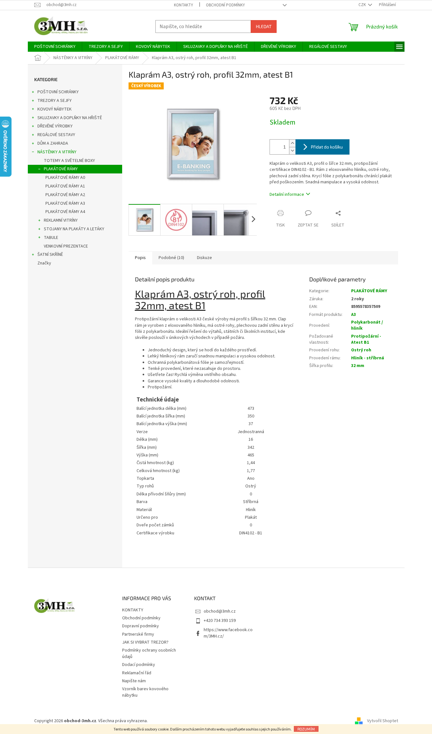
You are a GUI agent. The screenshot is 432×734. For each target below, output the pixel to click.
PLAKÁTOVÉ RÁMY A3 (65, 203)
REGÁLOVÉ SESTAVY (56, 135)
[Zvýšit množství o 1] (292, 143)
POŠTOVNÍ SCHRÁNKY (58, 92)
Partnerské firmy (138, 634)
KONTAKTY (183, 5)
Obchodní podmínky (225, 5)
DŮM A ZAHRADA (52, 143)
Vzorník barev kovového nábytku (145, 692)
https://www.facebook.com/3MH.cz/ (228, 633)
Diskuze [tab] (204, 258)
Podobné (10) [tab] (171, 258)
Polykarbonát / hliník (367, 325)
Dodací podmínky (138, 664)
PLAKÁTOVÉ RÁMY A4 (65, 212)
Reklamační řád (136, 673)
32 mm (357, 366)
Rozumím (306, 729)
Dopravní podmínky (140, 626)
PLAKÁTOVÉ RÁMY (61, 169)
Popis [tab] (140, 258)
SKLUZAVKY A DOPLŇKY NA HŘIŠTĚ (69, 118)
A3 (353, 314)
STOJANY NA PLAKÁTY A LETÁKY (74, 229)
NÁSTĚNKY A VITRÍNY (56, 152)
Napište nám (134, 681)
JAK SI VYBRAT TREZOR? (145, 642)
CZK (362, 5)
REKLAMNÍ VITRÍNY (61, 220)
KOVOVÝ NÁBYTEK (54, 109)
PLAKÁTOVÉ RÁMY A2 (65, 195)
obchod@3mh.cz (220, 611)
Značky (44, 263)
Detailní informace (287, 194)
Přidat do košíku (327, 146)
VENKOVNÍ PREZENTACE (66, 246)
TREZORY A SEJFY (54, 100)
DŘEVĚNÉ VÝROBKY (55, 126)
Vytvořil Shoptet (382, 721)
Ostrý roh (361, 350)
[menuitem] (55, 47)
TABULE (51, 237)
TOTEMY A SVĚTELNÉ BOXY (69, 160)
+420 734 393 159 (220, 620)
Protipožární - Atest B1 (366, 339)
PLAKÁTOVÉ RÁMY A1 (65, 186)
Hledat (263, 26)
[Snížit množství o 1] (292, 150)
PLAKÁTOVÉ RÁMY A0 (65, 177)
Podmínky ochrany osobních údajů (149, 653)
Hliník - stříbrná (367, 358)
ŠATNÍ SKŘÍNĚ (50, 254)
